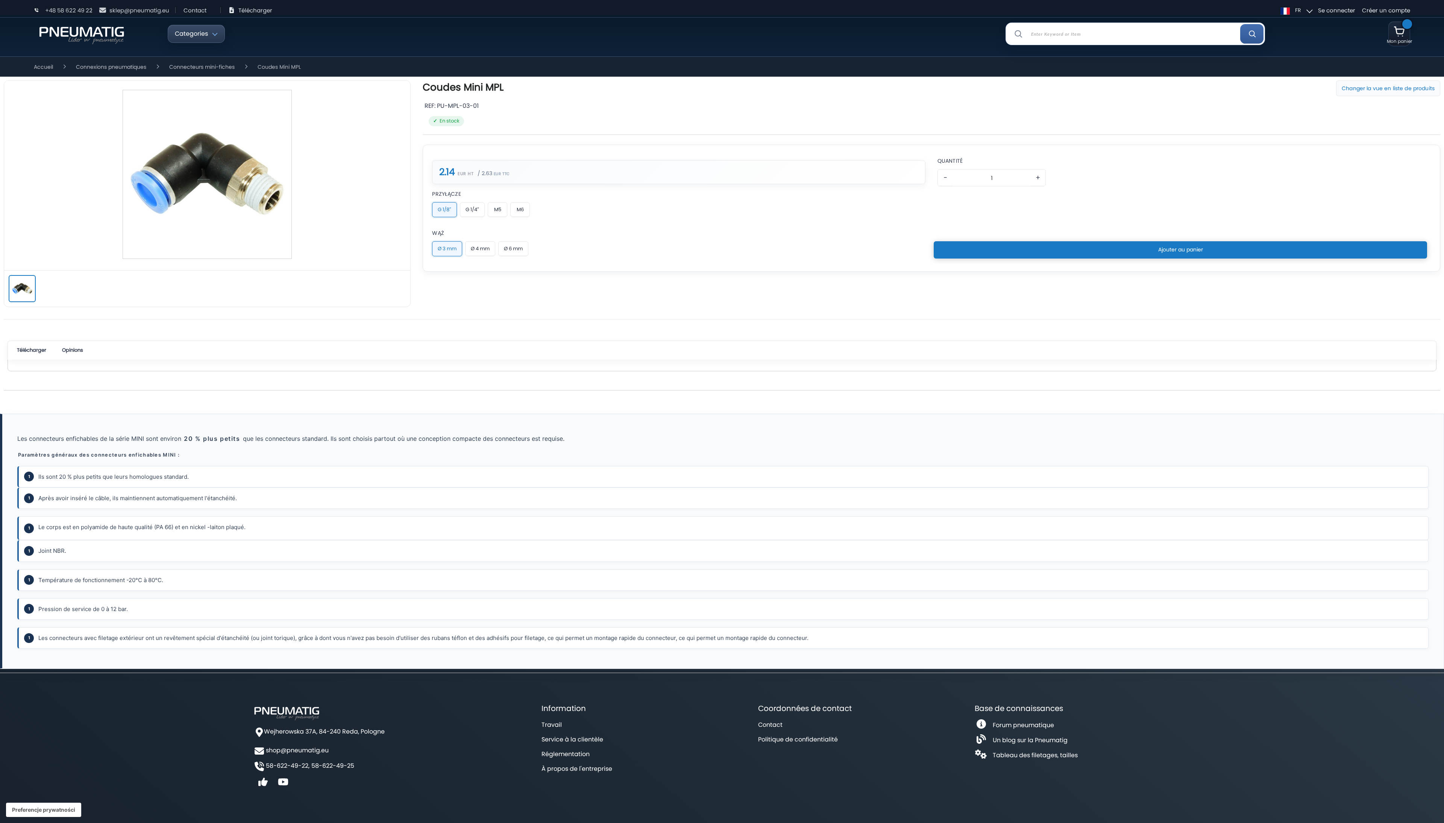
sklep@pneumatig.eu (139, 10)
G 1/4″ (472, 209)
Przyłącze (446, 194)
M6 (520, 209)
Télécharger (255, 10)
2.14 (447, 172)
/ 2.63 (485, 173)
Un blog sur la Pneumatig (1030, 740)
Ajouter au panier (1180, 249)
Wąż (438, 233)
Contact (195, 10)
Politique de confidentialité (798, 739)
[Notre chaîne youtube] (283, 784)
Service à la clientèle (572, 739)
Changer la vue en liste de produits (1388, 88)
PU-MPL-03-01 (458, 105)
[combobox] (1135, 34)
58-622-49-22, (287, 766)
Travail (552, 724)
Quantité (950, 161)
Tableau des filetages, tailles (1035, 755)
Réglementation (566, 754)
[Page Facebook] (262, 784)
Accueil (43, 67)
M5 (497, 209)
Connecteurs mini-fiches (202, 67)
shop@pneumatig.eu (297, 750)
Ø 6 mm (513, 248)
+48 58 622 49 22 (69, 10)
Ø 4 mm (480, 248)
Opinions (72, 350)
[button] (1295, 10)
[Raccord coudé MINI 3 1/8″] (22, 288)
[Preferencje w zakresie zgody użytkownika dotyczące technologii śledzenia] (43, 810)
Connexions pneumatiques (111, 67)
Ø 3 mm (447, 248)
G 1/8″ (444, 209)
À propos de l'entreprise (577, 768)
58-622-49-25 (332, 766)
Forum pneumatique (1023, 725)
